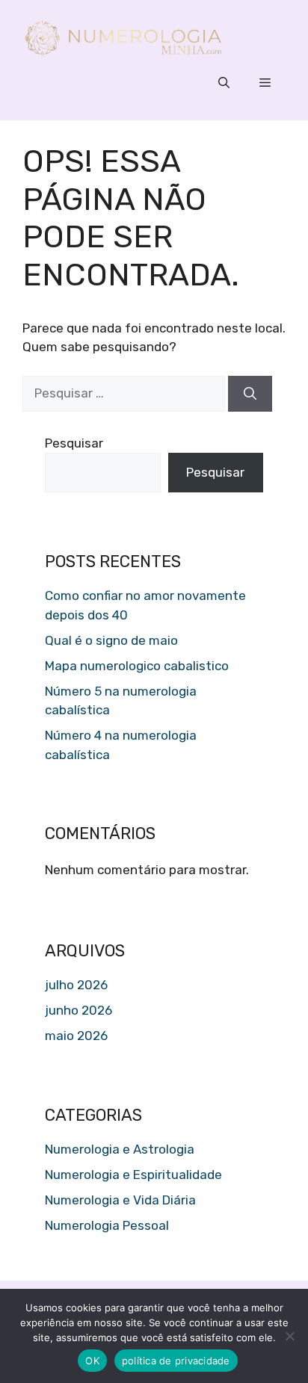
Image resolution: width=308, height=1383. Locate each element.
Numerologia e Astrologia (119, 1149)
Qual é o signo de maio (111, 640)
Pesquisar (74, 443)
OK (92, 1361)
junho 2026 (78, 1010)
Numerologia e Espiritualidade (133, 1174)
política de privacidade (176, 1361)
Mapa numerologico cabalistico (137, 665)
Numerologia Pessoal (107, 1225)
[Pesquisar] (250, 394)
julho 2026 (76, 984)
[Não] (289, 1335)
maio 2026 (76, 1035)
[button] (223, 83)
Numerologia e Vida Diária (120, 1199)
